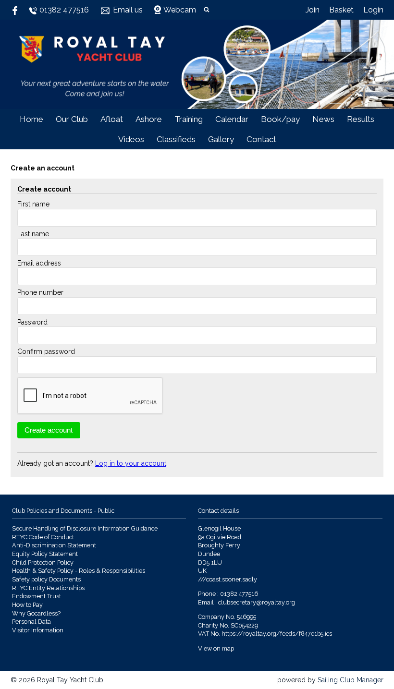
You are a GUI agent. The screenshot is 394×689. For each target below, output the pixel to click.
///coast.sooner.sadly (227, 579)
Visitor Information (37, 630)
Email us (128, 9)
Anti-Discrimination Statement (54, 545)
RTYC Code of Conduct (43, 537)
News (323, 119)
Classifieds (176, 139)
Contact (261, 139)
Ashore (148, 119)
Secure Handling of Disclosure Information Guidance (85, 528)
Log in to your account (130, 463)
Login (373, 9)
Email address (39, 263)
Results (360, 119)
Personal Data (31, 621)
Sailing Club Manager (350, 680)
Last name (33, 234)
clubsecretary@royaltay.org (256, 602)
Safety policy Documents (46, 579)
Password (32, 322)
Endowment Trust (36, 596)
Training (188, 119)
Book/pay (280, 119)
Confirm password (46, 351)
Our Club (72, 119)
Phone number (40, 292)
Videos (131, 139)
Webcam (179, 9)
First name (33, 204)
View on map (216, 648)
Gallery (221, 139)
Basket (341, 9)
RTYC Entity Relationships (48, 588)
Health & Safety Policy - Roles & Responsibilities (78, 570)
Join (313, 9)
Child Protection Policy (43, 562)
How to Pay (27, 604)
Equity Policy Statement (45, 553)
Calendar (231, 119)
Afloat (111, 119)
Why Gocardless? (36, 613)
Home (31, 119)
